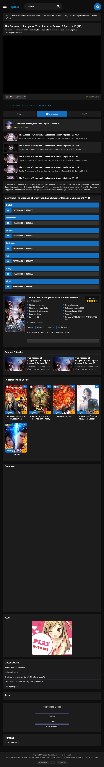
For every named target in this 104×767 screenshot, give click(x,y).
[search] (58, 6)
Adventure (41, 327)
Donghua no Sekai (12, 742)
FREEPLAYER (18, 210)
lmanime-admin (44, 30)
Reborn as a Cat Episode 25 (15, 667)
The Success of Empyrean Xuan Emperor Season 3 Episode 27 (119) (86, 362)
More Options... (52, 727)
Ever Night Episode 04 (13, 687)
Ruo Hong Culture (42, 308)
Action (30, 327)
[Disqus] (52, 505)
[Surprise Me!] (97, 6)
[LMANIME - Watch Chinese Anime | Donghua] (15, 9)
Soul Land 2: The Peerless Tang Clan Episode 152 (24, 682)
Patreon (52, 716)
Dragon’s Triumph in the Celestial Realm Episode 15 (25, 677)
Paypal (52, 721)
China (39, 314)
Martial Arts (62, 327)
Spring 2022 (77, 311)
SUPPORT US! (45, 105)
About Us (62, 763)
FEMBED (29, 210)
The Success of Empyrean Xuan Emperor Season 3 (36, 124)
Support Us (43, 763)
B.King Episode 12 (12, 672)
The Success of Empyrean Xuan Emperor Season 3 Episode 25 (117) (39, 362)
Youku (75, 305)
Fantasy (51, 327)
